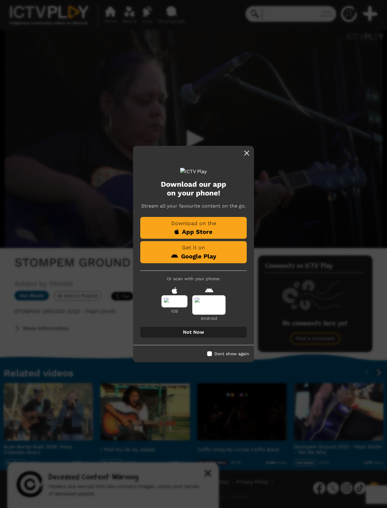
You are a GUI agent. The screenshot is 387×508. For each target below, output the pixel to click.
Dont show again (231, 353)
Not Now (193, 332)
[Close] (247, 153)
